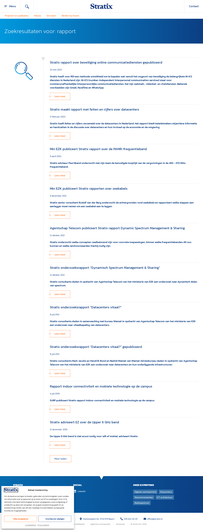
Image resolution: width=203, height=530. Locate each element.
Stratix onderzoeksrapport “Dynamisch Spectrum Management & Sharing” (105, 267)
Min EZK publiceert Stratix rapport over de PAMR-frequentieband (98, 149)
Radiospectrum (142, 502)
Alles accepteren (20, 518)
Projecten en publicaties (16, 15)
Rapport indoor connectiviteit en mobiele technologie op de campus (101, 386)
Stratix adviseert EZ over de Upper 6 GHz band (84, 422)
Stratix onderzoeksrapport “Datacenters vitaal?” (86, 307)
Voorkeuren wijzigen (54, 518)
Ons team (51, 15)
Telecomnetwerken (144, 497)
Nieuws (37, 15)
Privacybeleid (43, 525)
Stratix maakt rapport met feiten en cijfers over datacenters (94, 109)
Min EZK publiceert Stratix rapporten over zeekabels (88, 188)
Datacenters (166, 491)
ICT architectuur (165, 497)
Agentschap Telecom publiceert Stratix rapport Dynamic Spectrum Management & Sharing (117, 228)
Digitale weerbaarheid (145, 491)
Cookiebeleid (30, 525)
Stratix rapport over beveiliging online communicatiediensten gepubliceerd (106, 62)
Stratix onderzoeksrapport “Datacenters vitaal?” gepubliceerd (96, 346)
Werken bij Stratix (70, 15)
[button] (60, 458)
